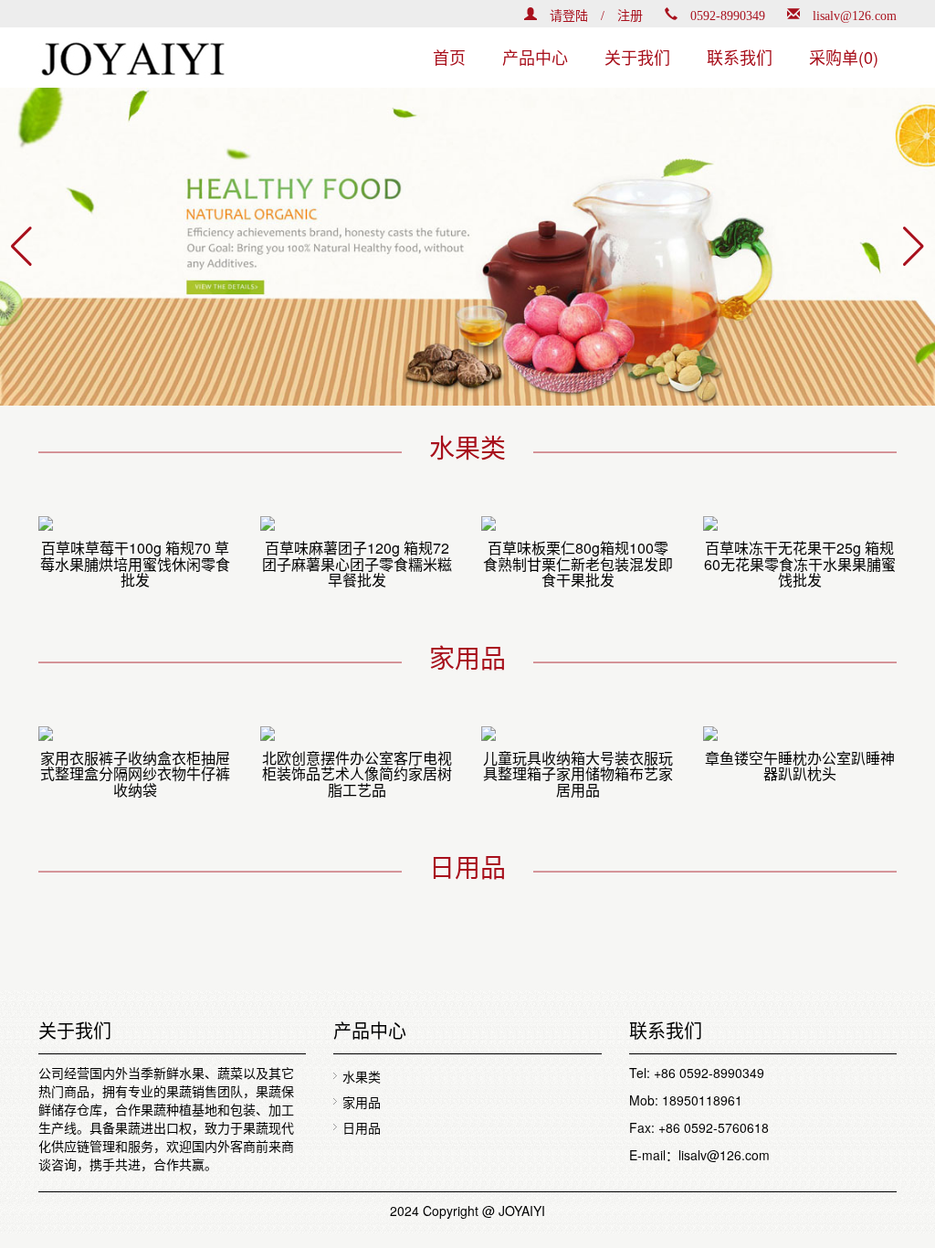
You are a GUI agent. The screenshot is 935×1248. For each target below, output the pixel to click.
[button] (21, 247)
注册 (630, 13)
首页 (449, 57)
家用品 (361, 1102)
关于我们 (637, 57)
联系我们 (739, 57)
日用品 (361, 1127)
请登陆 (569, 13)
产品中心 (535, 57)
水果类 (361, 1076)
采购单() (843, 57)
